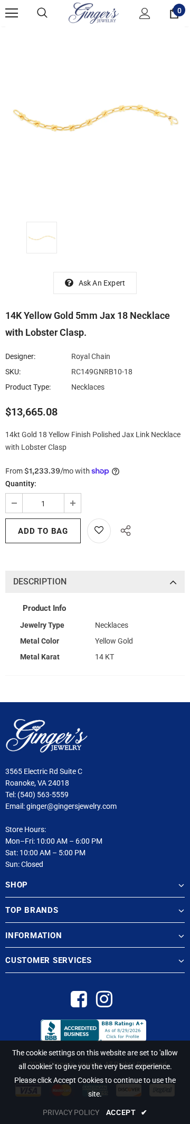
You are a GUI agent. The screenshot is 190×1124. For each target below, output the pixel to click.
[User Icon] (144, 13)
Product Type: (28, 387)
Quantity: (20, 483)
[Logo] (94, 13)
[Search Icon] (42, 13)
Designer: (20, 356)
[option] (95, 116)
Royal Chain (90, 356)
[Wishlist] (99, 530)
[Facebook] (78, 999)
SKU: (13, 371)
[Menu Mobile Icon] (11, 13)
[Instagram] (103, 999)
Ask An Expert (102, 283)
